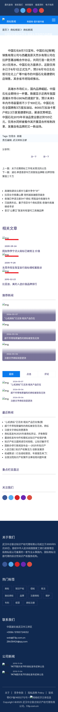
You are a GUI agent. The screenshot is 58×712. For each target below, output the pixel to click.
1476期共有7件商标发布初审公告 (27, 674)
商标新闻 (11, 21)
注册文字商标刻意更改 (15, 358)
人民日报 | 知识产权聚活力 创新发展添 (24, 449)
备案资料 (39, 5)
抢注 (43, 588)
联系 (51, 692)
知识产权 (19, 588)
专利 (7, 602)
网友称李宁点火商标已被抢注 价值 (21, 251)
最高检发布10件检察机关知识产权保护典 (25, 437)
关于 (7, 692)
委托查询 (9, 5)
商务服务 (29, 5)
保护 (47, 595)
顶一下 (34, 157)
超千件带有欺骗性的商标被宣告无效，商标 (27, 426)
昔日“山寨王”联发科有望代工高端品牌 (24, 210)
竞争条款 (18, 692)
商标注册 (30, 602)
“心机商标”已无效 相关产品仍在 (19, 318)
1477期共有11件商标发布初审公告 (27, 666)
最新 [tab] (11, 374)
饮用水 (12, 136)
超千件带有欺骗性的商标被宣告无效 (21, 338)
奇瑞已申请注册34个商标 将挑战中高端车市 (27, 198)
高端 (19, 136)
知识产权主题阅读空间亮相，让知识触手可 (27, 441)
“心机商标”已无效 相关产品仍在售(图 (24, 422)
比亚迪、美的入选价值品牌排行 (19, 284)
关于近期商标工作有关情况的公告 (29, 168)
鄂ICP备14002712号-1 (18, 697)
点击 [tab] (29, 374)
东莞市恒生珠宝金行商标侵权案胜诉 (22, 267)
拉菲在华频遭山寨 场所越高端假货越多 (25, 195)
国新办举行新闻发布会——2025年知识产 (25, 445)
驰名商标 (9, 595)
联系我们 (19, 5)
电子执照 (49, 5)
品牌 (22, 595)
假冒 (17, 602)
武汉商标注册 (20, 140)
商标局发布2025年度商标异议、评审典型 (26, 433)
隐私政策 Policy (36, 692)
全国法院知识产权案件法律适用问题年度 (25, 457)
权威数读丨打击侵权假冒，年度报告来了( (26, 453)
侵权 (32, 588)
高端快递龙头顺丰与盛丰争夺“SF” (22, 191)
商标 (7, 588)
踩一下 (46, 157)
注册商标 (34, 595)
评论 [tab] (46, 374)
